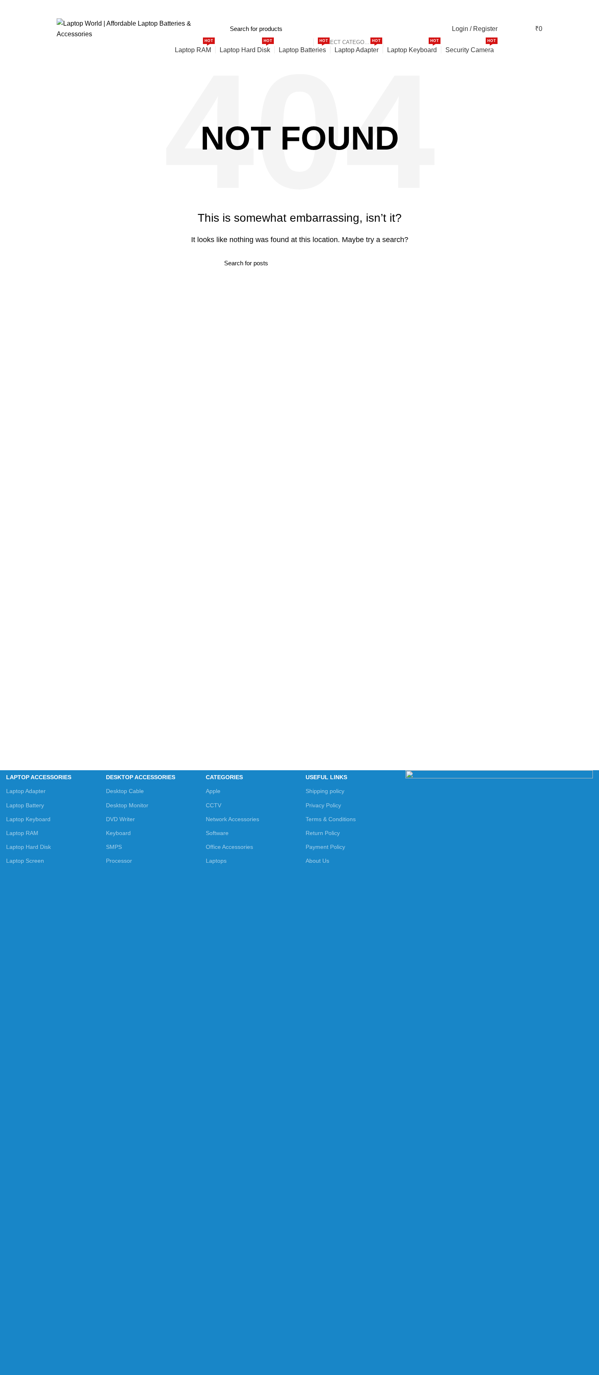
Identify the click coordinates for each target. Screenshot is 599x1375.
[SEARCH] (393, 29)
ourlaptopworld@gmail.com (151, 8)
